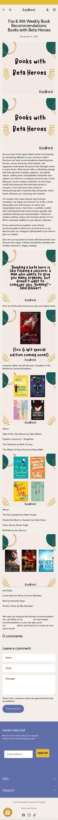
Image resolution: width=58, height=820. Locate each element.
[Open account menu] (47, 9)
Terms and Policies (29, 808)
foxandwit (23, 802)
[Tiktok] (34, 815)
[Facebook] (23, 815)
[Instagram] (29, 815)
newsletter (11, 625)
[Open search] (10, 9)
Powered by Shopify (36, 802)
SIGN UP (43, 753)
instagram (28, 619)
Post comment (13, 708)
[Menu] (3, 9)
